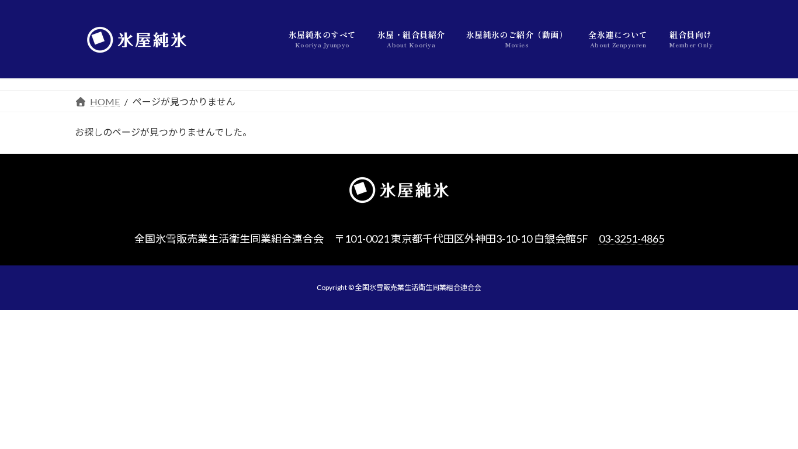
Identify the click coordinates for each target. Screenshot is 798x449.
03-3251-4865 (631, 238)
